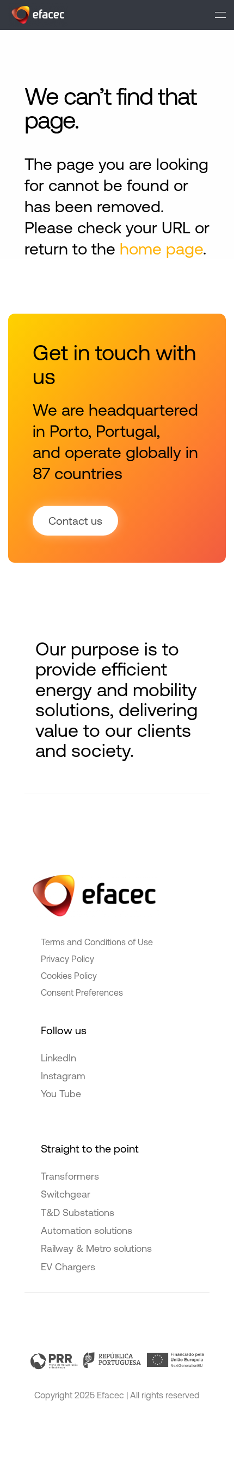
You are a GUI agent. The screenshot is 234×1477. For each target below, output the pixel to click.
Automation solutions (86, 1230)
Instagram (63, 1075)
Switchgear (65, 1194)
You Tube (61, 1093)
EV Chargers (68, 1266)
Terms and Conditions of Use (97, 942)
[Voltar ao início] (37, 15)
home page (161, 248)
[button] (220, 15)
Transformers (70, 1176)
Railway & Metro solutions (96, 1248)
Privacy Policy (67, 959)
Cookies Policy (69, 976)
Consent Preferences (82, 992)
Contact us (75, 520)
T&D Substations (77, 1212)
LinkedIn (58, 1058)
